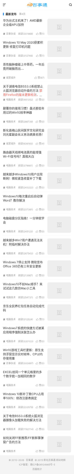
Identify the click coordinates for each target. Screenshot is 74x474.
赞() (40, 33)
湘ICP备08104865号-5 (42, 464)
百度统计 (37, 469)
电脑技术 (9, 99)
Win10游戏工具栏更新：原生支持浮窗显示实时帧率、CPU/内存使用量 (23, 354)
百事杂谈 (9, 33)
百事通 (37, 5)
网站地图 (61, 460)
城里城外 (9, 77)
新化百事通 (49, 460)
